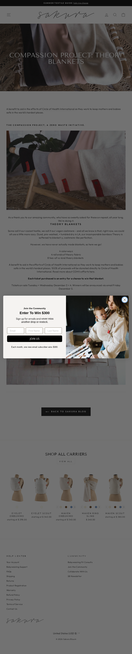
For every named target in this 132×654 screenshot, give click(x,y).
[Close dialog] (124, 300)
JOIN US (34, 339)
